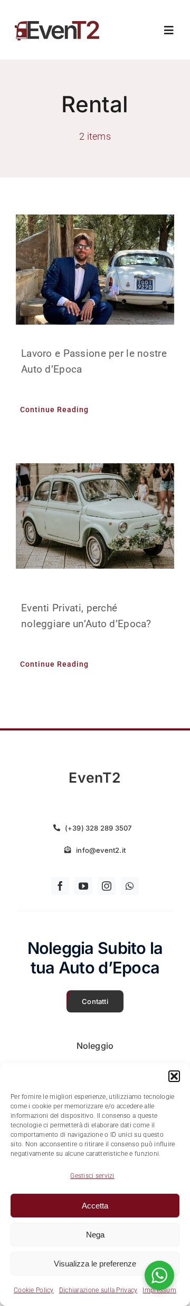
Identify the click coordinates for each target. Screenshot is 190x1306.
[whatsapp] (130, 886)
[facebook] (60, 886)
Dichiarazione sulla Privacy (98, 1290)
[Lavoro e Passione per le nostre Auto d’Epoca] (95, 270)
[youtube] (83, 886)
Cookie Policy (34, 1290)
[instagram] (107, 886)
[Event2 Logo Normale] (57, 20)
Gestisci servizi (92, 1176)
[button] (174, 1076)
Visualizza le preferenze (95, 1263)
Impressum (159, 1290)
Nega (95, 1234)
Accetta (95, 1205)
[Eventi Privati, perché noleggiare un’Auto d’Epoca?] (95, 516)
